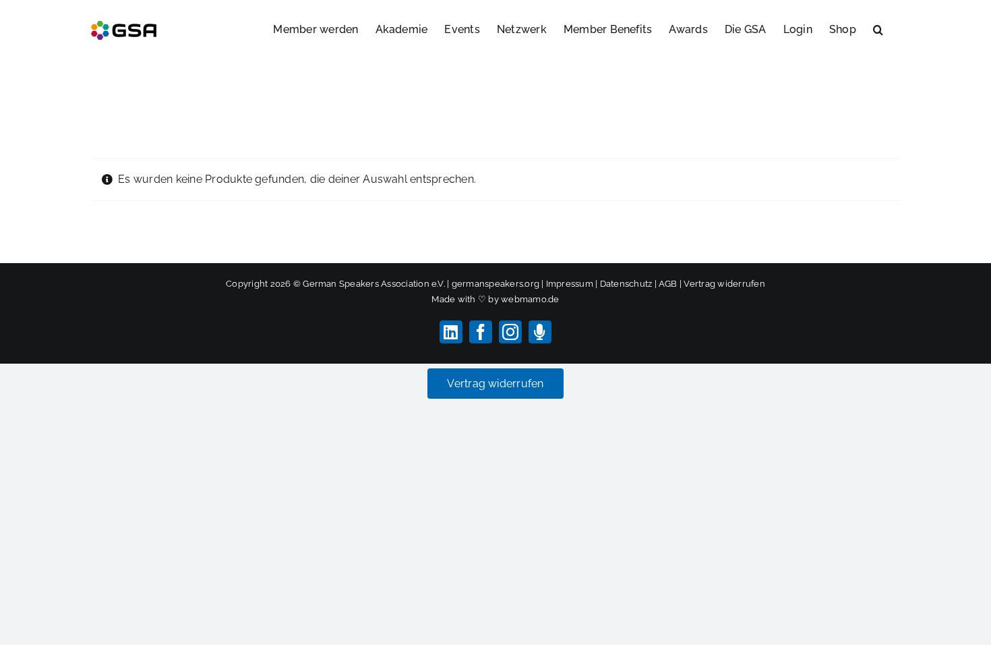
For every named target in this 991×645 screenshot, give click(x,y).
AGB (668, 284)
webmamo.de (530, 299)
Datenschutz (626, 284)
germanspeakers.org (495, 284)
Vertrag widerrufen (724, 284)
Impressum (569, 284)
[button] (878, 28)
